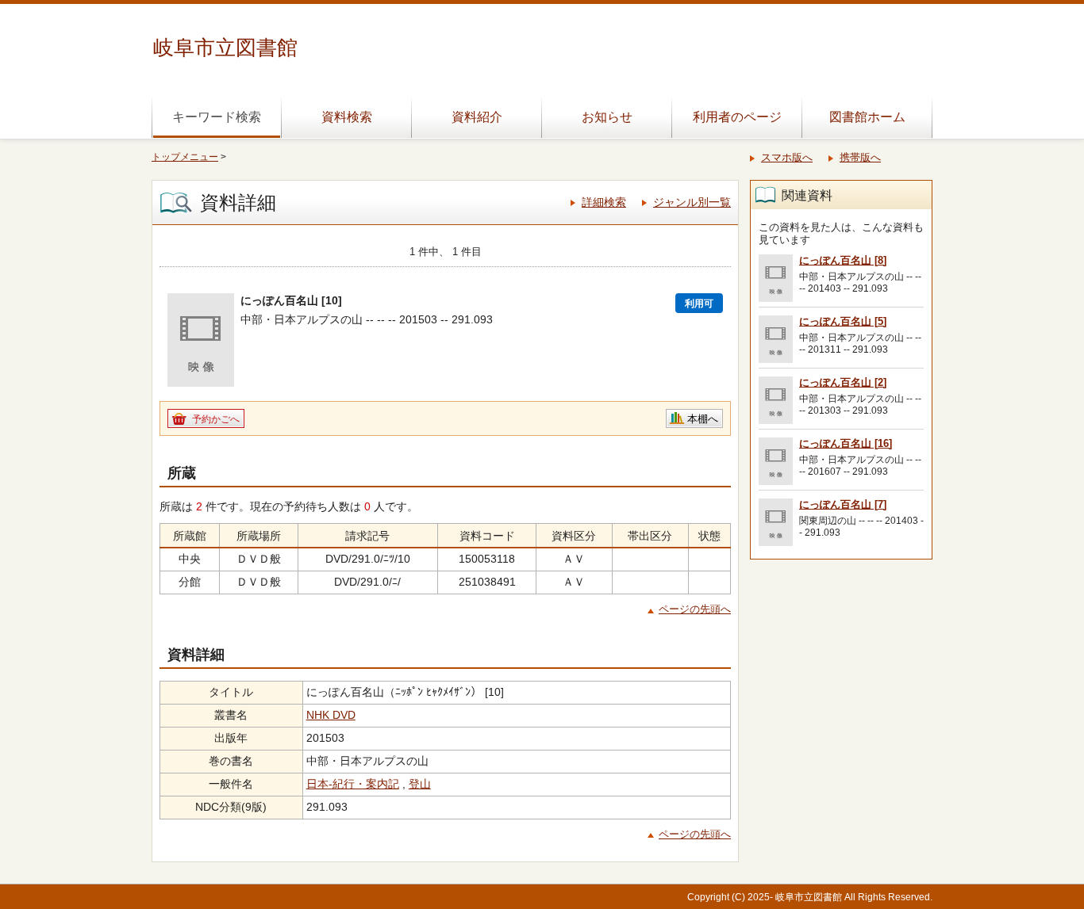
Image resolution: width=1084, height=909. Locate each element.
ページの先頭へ (695, 609)
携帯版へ (860, 157)
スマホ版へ (787, 157)
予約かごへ (216, 419)
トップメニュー (185, 156)
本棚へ (702, 419)
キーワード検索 (216, 117)
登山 (420, 783)
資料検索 (346, 117)
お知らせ (607, 117)
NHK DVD (331, 714)
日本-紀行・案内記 (352, 783)
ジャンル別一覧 (692, 202)
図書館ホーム (867, 117)
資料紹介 (477, 117)
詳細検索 (604, 202)
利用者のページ (737, 117)
